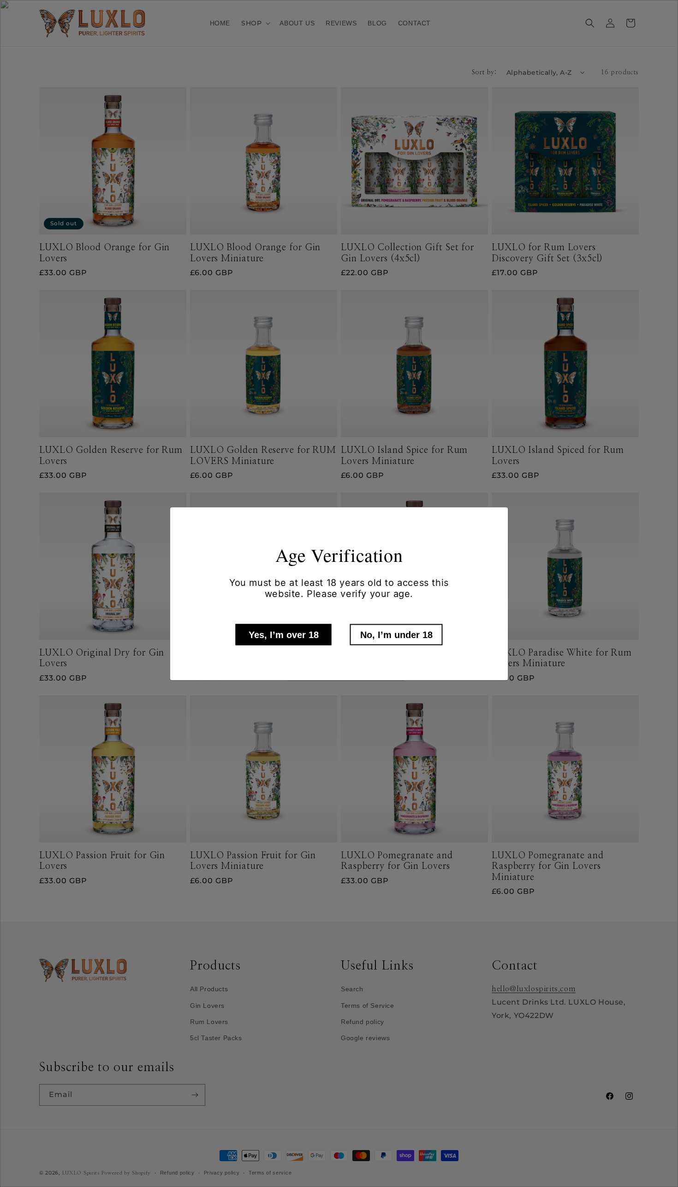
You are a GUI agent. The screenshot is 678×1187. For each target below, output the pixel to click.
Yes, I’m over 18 (284, 634)
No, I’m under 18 (396, 634)
